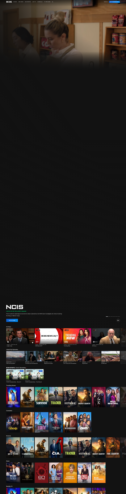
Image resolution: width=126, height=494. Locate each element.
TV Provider (47, 1)
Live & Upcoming (20, 367)
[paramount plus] (9, 2)
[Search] (52, 1)
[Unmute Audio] (118, 320)
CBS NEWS (20, 1)
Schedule (39, 1)
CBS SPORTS (28, 1)
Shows (15, 1)
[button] (20, 338)
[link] (114, 2)
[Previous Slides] (3, 376)
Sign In (105, 1)
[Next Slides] (123, 376)
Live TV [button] (34, 1)
